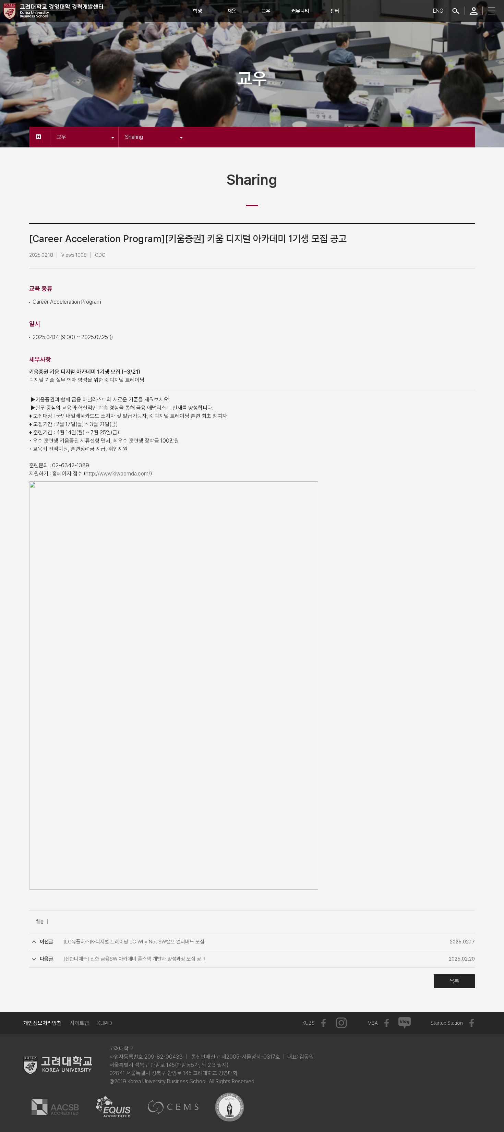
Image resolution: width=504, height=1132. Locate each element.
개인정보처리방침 (42, 1023)
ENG (438, 11)
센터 (334, 11)
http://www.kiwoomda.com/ (117, 473)
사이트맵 (79, 1023)
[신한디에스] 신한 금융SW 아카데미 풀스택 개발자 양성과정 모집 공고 (134, 959)
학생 (197, 11)
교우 (266, 11)
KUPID (104, 1023)
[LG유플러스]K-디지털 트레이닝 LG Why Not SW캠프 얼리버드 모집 (133, 942)
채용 (231, 11)
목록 (454, 981)
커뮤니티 (300, 11)
